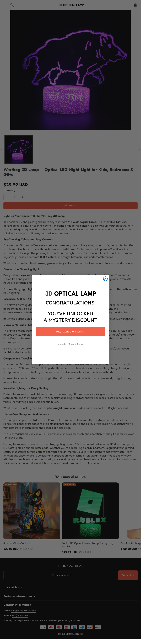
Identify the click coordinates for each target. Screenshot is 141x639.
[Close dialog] (105, 279)
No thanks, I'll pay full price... (71, 344)
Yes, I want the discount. (70, 332)
